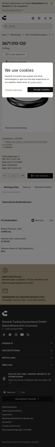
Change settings (13, 90)
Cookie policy (36, 82)
